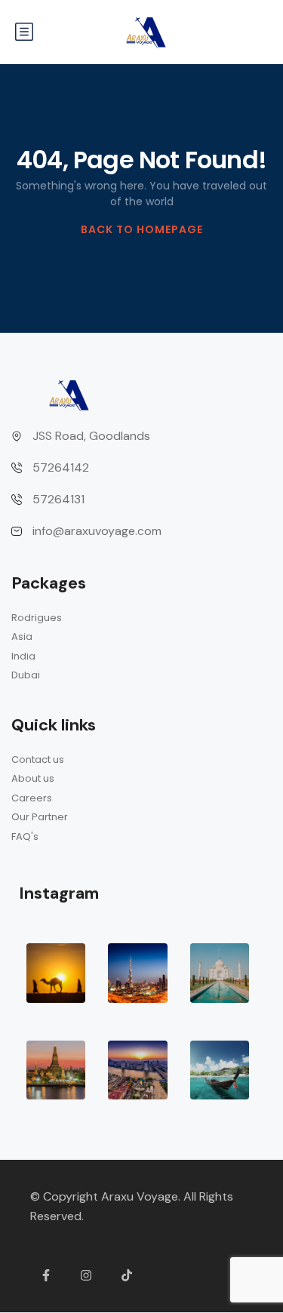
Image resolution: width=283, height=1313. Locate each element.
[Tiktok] (127, 1275)
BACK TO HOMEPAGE (142, 229)
